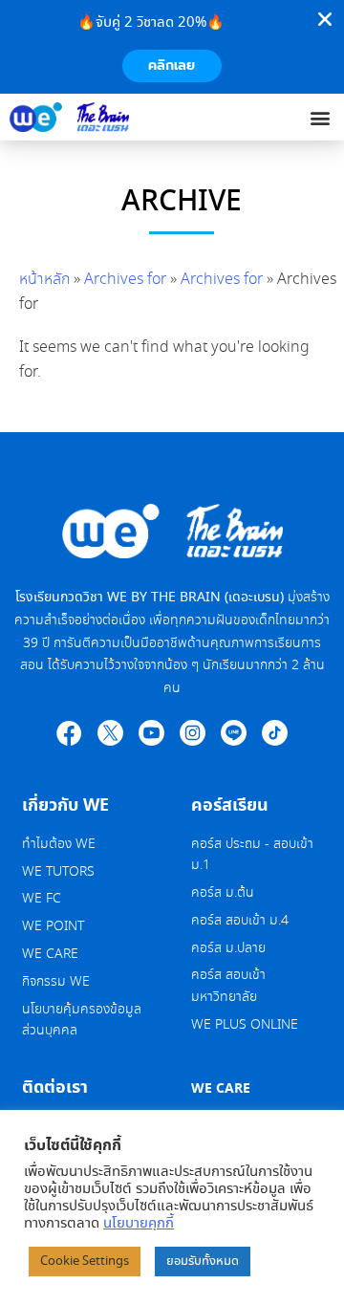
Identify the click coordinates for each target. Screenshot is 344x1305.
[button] (320, 117)
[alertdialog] (172, 47)
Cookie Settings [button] (84, 1261)
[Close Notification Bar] (324, 19)
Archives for (125, 280)
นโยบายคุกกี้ (138, 1223)
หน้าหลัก (44, 280)
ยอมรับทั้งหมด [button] (202, 1261)
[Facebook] (69, 733)
